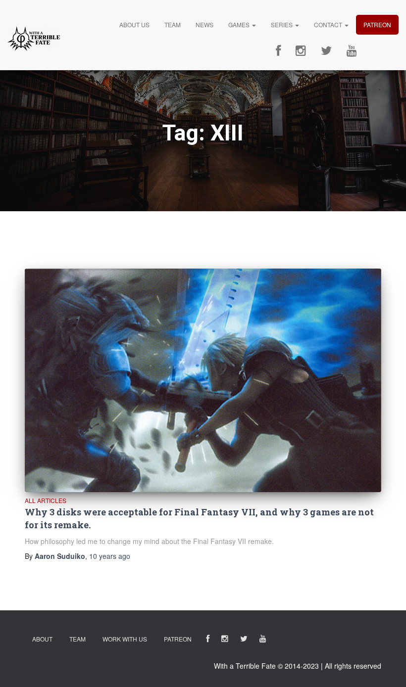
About (42, 639)
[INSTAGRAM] (224, 640)
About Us (134, 24)
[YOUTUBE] (262, 640)
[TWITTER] (244, 640)
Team (172, 24)
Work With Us (124, 639)
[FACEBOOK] (207, 640)
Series (282, 24)
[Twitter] (326, 51)
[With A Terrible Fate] (33, 38)
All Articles (45, 500)
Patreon (377, 24)
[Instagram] (300, 51)
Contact (329, 24)
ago (109, 556)
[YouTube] (351, 51)
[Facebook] (278, 51)
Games (239, 24)
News (204, 24)
